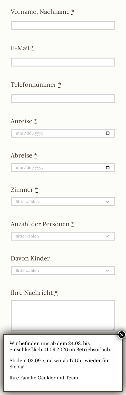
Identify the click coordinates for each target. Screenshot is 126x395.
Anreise (24, 121)
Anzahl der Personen (42, 224)
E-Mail (22, 48)
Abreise (24, 155)
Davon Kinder (30, 258)
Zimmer (24, 189)
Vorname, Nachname (42, 11)
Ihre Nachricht (34, 292)
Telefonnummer (36, 84)
